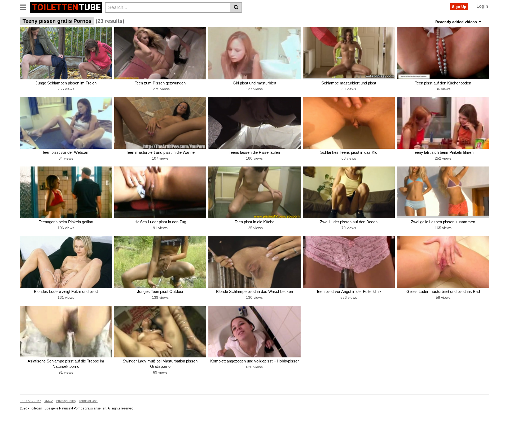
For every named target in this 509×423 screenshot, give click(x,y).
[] (236, 7)
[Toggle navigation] (25, 6)
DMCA (48, 401)
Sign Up (459, 7)
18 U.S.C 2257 (30, 401)
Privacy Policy (66, 401)
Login (482, 6)
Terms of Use (88, 401)
